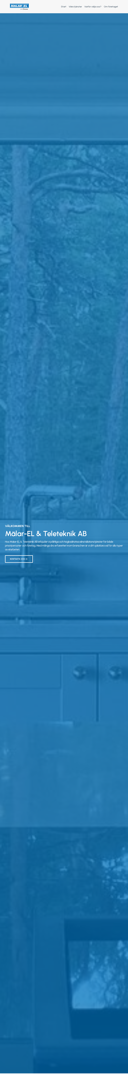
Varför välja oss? (92, 6)
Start (63, 6)
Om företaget (111, 6)
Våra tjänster (75, 6)
